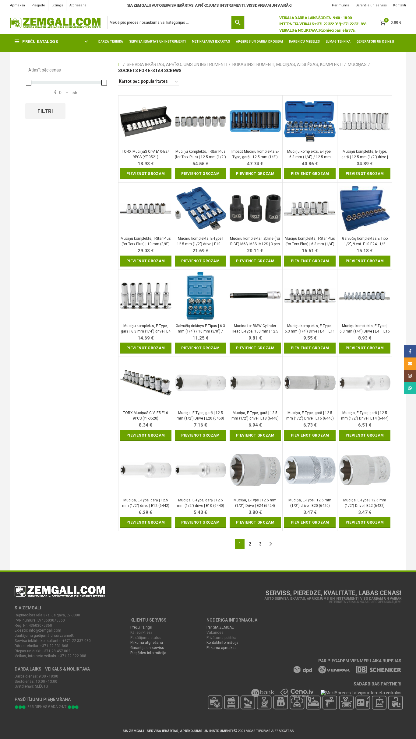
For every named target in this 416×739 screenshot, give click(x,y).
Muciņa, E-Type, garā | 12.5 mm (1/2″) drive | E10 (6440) (200, 503)
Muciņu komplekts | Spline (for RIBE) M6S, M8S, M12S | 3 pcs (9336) (255, 241)
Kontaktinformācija (222, 642)
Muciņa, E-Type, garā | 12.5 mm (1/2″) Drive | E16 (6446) (310, 415)
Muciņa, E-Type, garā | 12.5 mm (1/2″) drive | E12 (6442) (145, 503)
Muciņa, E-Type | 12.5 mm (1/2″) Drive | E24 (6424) (255, 503)
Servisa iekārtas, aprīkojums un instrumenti (177, 64)
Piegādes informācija (148, 653)
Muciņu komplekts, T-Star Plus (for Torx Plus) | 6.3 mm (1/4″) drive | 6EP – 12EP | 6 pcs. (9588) (310, 241)
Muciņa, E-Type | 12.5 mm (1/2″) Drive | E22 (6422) (364, 503)
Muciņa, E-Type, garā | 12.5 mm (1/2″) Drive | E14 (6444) (365, 415)
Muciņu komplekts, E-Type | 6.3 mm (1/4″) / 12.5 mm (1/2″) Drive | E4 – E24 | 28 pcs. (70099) (310, 154)
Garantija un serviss (147, 648)
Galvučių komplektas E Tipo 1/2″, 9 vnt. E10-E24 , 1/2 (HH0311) (365, 241)
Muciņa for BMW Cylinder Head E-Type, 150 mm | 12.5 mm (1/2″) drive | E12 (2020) (255, 329)
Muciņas (357, 64)
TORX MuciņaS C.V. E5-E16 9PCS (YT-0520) (145, 415)
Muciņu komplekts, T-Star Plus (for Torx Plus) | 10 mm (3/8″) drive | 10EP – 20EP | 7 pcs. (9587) (146, 241)
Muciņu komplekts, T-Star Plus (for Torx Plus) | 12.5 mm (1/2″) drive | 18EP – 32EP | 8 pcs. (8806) (200, 154)
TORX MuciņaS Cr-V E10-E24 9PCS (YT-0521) (146, 154)
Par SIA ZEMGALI (220, 627)
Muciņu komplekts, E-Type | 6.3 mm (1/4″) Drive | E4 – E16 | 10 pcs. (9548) (365, 329)
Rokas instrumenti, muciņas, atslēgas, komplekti (287, 64)
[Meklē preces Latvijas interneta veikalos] (357, 692)
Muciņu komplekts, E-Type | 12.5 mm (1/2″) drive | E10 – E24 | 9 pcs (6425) (200, 241)
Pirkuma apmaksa (221, 648)
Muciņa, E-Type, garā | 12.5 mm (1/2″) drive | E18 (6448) (255, 415)
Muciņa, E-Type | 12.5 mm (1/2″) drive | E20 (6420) (309, 503)
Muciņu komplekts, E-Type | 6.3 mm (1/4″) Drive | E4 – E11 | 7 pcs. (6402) (310, 329)
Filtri (45, 111)
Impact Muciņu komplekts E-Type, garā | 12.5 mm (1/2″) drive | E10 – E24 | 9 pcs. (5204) (255, 154)
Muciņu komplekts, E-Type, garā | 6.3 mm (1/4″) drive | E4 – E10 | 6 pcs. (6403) (146, 329)
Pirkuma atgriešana (146, 642)
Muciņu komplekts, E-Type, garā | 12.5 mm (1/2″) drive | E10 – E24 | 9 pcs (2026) (364, 154)
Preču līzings (141, 627)
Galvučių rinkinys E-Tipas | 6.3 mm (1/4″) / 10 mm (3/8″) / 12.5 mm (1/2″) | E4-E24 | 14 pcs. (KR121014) (200, 329)
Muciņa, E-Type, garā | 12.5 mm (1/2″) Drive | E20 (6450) (200, 415)
